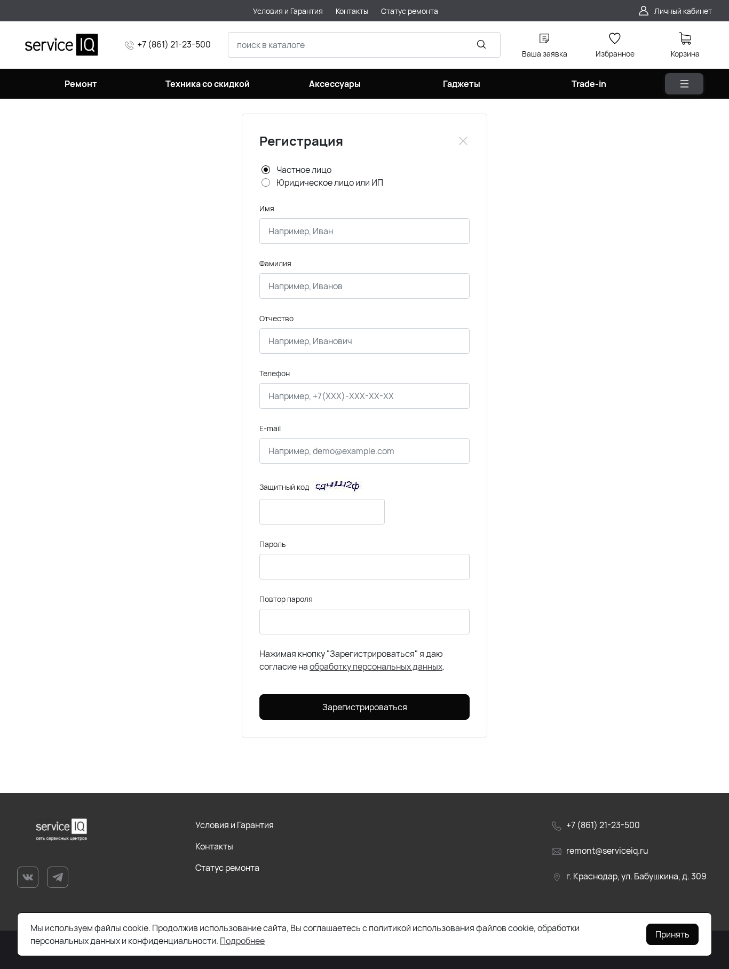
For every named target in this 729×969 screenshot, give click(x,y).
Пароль (272, 544)
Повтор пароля (286, 599)
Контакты (214, 846)
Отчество (276, 318)
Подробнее (242, 941)
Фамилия (275, 263)
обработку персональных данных (376, 666)
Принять (672, 934)
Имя (266, 208)
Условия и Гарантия (234, 825)
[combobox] (364, 45)
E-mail (270, 428)
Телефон (274, 373)
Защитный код (284, 487)
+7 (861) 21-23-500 (174, 44)
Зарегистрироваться (364, 707)
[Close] (463, 140)
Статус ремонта (227, 867)
